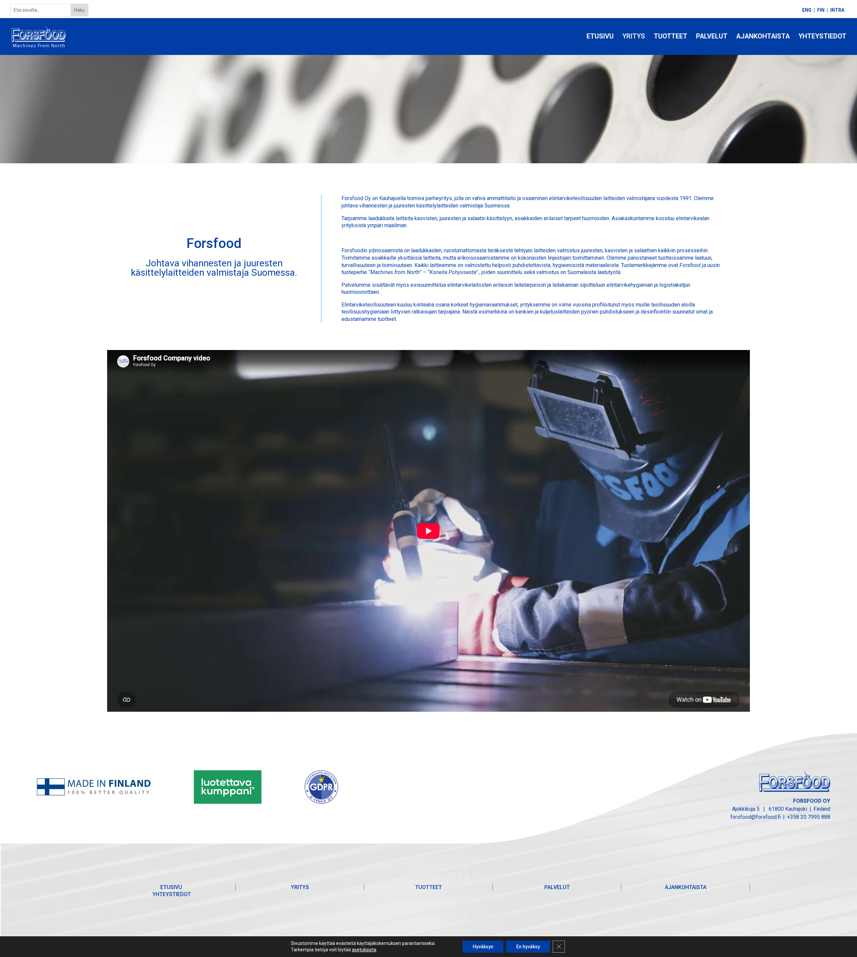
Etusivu (600, 37)
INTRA (837, 10)
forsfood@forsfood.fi (755, 817)
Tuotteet (670, 37)
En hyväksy (528, 946)
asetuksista (364, 949)
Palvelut (711, 37)
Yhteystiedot (822, 37)
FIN (821, 10)
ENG (806, 10)
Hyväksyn (483, 946)
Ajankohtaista (763, 37)
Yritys (633, 37)
